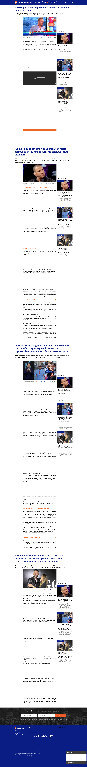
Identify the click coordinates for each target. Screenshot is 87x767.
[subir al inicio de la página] (55, 248)
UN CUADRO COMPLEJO (30, 187)
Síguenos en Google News (19, 734)
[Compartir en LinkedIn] (50, 37)
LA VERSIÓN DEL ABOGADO (30, 388)
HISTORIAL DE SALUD (43, 187)
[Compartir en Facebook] (46, 37)
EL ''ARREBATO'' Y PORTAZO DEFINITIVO (33, 385)
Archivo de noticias (42, 731)
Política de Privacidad (32, 732)
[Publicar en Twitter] (44, 37)
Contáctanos (16, 733)
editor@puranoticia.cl (18, 732)
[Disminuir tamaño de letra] (63, 2)
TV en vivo (45, 2)
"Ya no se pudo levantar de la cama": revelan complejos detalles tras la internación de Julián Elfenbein (65, 47)
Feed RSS (30, 731)
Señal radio (52, 2)
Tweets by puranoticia (63, 727)
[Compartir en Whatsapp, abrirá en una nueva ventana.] (48, 37)
